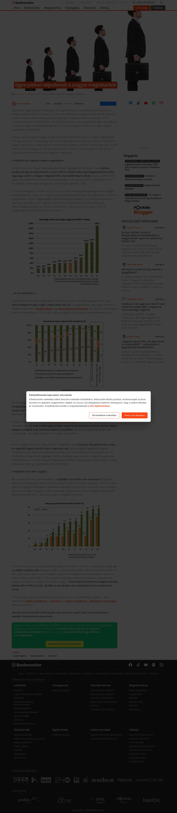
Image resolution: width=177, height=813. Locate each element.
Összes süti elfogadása (134, 415)
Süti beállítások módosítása (104, 415)
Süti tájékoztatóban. (100, 406)
